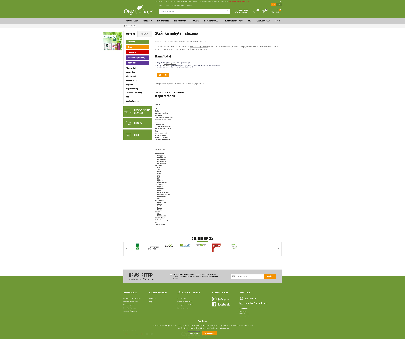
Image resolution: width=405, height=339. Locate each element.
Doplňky (195, 21)
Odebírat (270, 276)
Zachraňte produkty (234, 21)
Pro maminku (161, 159)
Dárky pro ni (161, 156)
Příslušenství (161, 216)
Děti (158, 179)
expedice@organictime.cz (196, 84)
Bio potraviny (180, 21)
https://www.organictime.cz (199, 47)
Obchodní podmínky (178, 5)
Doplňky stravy (211, 21)
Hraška (159, 206)
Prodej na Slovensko (129, 308)
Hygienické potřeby (163, 194)
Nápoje (159, 204)
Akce (130, 47)
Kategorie (130, 34)
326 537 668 (250, 298)
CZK (273, 5)
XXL (249, 21)
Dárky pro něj (161, 157)
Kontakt (189, 5)
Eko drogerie (163, 21)
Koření (159, 208)
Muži (158, 177)
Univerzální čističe (163, 192)
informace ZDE (244, 1)
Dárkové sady (161, 161)
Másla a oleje (161, 202)
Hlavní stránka (131, 26)
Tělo (158, 169)
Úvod (160, 5)
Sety (158, 198)
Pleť (158, 167)
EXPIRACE (132, 52)
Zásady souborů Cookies (185, 305)
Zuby (158, 175)
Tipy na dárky (132, 21)
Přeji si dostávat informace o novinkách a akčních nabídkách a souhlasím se (195, 276)
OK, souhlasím (209, 333)
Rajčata (159, 210)
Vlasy (159, 173)
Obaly (159, 214)
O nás (167, 5)
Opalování (160, 181)
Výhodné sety (161, 163)
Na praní (160, 187)
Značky (144, 34)
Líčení (159, 171)
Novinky (131, 42)
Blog (277, 21)
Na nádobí (160, 188)
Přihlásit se (243, 12)
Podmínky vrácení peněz (130, 301)
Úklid (159, 190)
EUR (279, 5)
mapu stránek (166, 65)
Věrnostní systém (128, 305)
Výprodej (132, 63)
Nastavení (194, 333)
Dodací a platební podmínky (131, 298)
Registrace (152, 298)
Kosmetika (147, 21)
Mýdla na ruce (161, 196)
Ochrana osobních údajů (184, 301)
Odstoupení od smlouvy (130, 311)
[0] (254, 11)
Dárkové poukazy (263, 21)
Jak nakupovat (181, 298)
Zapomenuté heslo (183, 308)
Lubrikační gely (162, 182)
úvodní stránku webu (170, 64)
